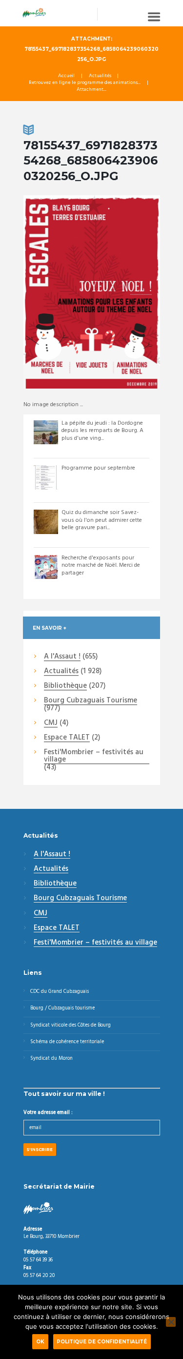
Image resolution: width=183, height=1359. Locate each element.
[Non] (171, 1322)
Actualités (100, 76)
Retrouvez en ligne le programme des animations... (85, 83)
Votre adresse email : (48, 1113)
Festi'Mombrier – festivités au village (93, 756)
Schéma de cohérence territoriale (67, 1042)
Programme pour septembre (98, 468)
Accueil (66, 76)
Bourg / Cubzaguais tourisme (62, 1008)
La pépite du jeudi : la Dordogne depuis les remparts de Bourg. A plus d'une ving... (102, 430)
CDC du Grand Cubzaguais (59, 992)
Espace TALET (67, 738)
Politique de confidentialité (102, 1341)
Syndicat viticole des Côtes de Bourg (70, 1025)
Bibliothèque (65, 686)
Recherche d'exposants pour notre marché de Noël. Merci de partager (100, 565)
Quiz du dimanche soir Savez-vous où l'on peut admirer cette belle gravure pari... (101, 520)
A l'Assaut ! (62, 657)
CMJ (51, 723)
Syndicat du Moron (51, 1058)
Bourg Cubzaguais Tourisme (90, 701)
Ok (40, 1341)
